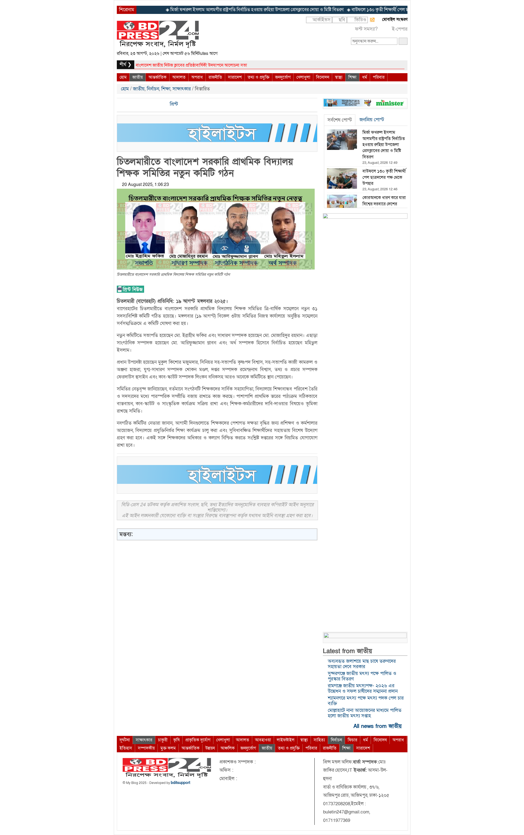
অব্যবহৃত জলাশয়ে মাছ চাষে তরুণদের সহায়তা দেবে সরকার (362, 664)
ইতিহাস (126, 748)
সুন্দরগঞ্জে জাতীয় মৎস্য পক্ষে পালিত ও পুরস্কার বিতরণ (362, 676)
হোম (123, 77)
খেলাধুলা (303, 77)
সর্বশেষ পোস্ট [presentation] (339, 120)
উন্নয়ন (210, 748)
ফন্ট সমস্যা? (366, 29)
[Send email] (158, 104)
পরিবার (379, 77)
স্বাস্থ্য (339, 77)
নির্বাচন (153, 89)
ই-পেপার (399, 29)
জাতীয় (137, 77)
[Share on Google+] (140, 104)
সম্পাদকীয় (146, 748)
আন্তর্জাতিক (157, 77)
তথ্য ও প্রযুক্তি (258, 77)
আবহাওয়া (263, 740)
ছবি (342, 20)
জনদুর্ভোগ (283, 77)
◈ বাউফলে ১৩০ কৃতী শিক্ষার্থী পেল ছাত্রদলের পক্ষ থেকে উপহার (363, 10)
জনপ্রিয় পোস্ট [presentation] (371, 120)
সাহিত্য (319, 740)
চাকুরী (163, 740)
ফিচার (352, 740)
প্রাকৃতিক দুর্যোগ (197, 740)
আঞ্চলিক (228, 748)
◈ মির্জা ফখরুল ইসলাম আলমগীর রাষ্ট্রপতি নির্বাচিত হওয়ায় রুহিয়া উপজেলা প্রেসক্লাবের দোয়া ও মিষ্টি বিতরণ (219, 10)
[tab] (339, 120)
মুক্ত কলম (168, 748)
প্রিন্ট (173, 104)
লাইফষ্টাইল (285, 740)
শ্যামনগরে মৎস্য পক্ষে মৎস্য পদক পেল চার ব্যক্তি (366, 701)
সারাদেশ (235, 77)
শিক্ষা (352, 77)
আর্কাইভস (321, 20)
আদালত (179, 77)
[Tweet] (130, 104)
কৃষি (176, 740)
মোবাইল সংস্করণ (394, 19)
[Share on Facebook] (121, 104)
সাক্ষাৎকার (181, 89)
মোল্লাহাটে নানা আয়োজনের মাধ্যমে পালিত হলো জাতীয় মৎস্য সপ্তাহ (364, 713)
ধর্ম (364, 77)
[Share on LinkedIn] (149, 104)
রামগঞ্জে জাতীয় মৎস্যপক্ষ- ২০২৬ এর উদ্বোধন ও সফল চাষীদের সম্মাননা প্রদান (363, 688)
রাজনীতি (215, 77)
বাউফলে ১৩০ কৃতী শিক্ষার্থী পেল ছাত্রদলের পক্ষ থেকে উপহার (184, 65)
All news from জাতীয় (378, 726)
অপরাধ (197, 77)
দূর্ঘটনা (125, 740)
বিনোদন (322, 77)
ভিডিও (360, 20)
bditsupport (180, 782)
